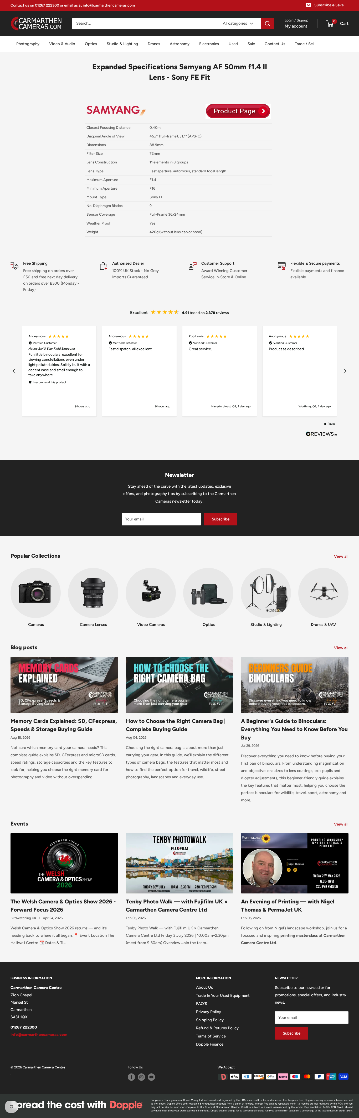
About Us (204, 987)
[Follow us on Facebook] (131, 1077)
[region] (179, 371)
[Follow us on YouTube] (151, 1077)
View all (342, 556)
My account (296, 26)
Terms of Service (211, 1036)
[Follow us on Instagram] (141, 1077)
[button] (14, 371)
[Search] (267, 23)
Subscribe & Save (329, 5)
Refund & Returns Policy (217, 1028)
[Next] (348, 592)
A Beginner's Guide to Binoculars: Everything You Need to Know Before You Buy (294, 729)
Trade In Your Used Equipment (223, 995)
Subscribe (220, 519)
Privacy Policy (208, 1011)
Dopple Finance (209, 1044)
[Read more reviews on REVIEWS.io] (321, 435)
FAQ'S (201, 1003)
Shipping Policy (210, 1020)
